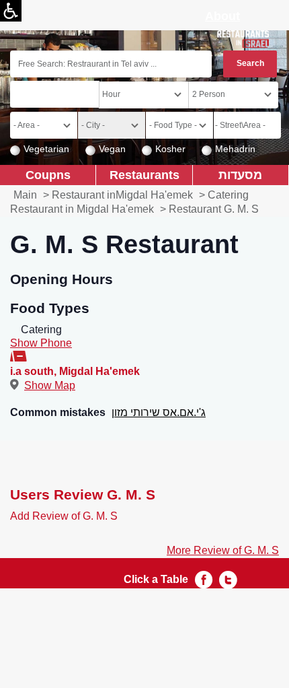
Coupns (48, 175)
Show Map (49, 385)
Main (25, 195)
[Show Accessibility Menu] (11, 11)
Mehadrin (235, 148)
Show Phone (41, 343)
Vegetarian (46, 148)
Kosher (170, 148)
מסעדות (240, 175)
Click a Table (156, 579)
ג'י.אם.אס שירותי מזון (159, 412)
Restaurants (144, 175)
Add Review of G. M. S (64, 516)
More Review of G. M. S (223, 550)
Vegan (112, 148)
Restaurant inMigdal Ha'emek (122, 195)
